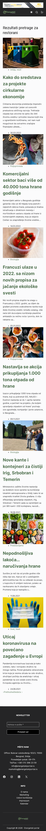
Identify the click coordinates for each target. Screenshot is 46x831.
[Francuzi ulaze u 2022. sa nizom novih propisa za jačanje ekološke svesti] (23, 242)
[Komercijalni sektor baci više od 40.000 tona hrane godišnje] (23, 149)
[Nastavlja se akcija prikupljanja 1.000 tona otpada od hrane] (23, 342)
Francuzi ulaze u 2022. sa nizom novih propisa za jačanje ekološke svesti (20, 279)
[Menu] (42, 12)
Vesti (19, 69)
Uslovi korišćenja (24, 797)
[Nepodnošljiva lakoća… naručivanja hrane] (23, 528)
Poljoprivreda (16, 166)
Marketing (24, 795)
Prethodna (8, 692)
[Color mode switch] (31, 12)
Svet (12, 629)
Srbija (13, 69)
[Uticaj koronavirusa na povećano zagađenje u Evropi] (23, 612)
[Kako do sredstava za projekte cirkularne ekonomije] (23, 52)
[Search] (37, 12)
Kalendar (24, 803)
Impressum (24, 800)
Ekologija (14, 259)
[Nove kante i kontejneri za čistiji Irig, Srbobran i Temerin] (23, 435)
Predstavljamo (17, 545)
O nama (24, 792)
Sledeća (17, 692)
